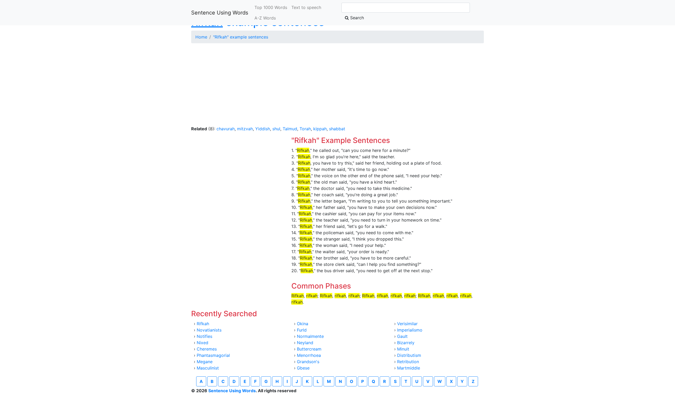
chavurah (225, 128)
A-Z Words (265, 18)
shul (276, 128)
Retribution (408, 361)
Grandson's (308, 361)
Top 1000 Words (270, 7)
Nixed (202, 342)
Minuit (403, 349)
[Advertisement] (337, 84)
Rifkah (203, 323)
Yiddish (262, 128)
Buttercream (309, 349)
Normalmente (310, 336)
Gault (402, 336)
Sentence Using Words (219, 12)
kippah (320, 128)
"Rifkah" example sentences (240, 37)
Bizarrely (405, 342)
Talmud (290, 128)
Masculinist (208, 368)
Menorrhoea (309, 355)
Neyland (305, 342)
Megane (205, 361)
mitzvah (245, 128)
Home (201, 37)
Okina (302, 323)
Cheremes (207, 349)
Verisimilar (407, 323)
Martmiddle (408, 368)
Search (356, 17)
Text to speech (306, 7)
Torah (305, 128)
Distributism (409, 355)
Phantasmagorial (213, 355)
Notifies (204, 336)
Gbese (303, 368)
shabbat (337, 128)
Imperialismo (409, 330)
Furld (302, 330)
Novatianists (209, 330)
